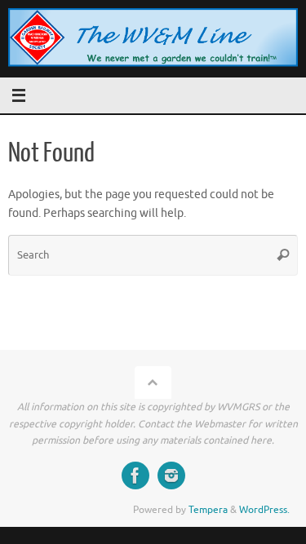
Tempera (208, 509)
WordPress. (264, 509)
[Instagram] (171, 475)
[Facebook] (135, 475)
